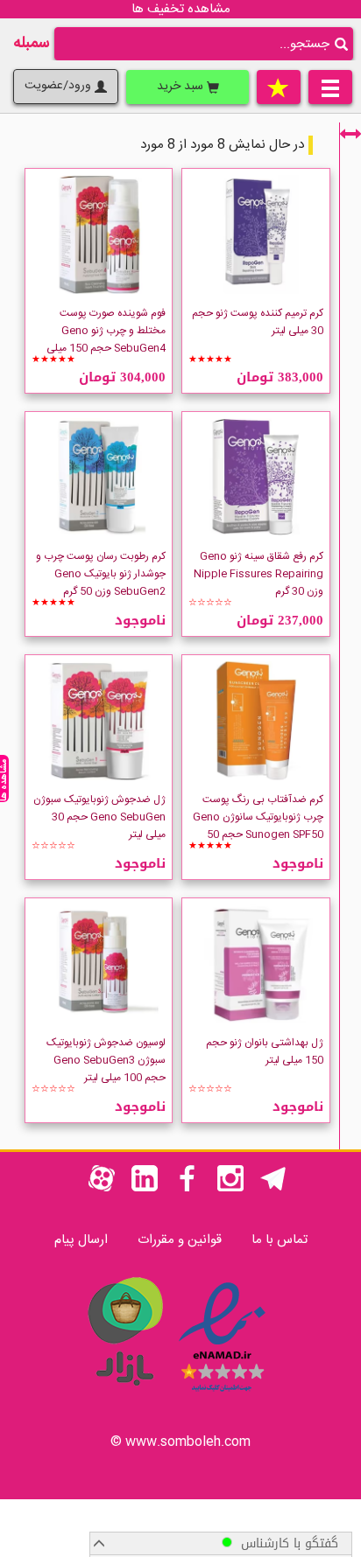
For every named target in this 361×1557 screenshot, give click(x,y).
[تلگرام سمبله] (273, 1188)
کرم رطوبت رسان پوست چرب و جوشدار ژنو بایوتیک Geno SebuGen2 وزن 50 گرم (101, 574)
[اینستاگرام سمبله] (230, 1188)
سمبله (31, 44)
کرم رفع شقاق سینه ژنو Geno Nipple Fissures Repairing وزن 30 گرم (258, 574)
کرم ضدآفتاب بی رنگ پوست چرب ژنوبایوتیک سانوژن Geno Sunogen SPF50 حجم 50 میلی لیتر (258, 826)
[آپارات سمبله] (101, 1188)
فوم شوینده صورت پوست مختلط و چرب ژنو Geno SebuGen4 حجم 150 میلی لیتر (106, 339)
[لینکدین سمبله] (144, 1188)
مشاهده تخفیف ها (180, 9)
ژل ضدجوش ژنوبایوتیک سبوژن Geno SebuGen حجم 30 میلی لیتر (99, 817)
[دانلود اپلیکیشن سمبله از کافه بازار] (124, 1395)
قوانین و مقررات (180, 1240)
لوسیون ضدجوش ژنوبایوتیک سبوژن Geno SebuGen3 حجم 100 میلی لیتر (106, 1060)
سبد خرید (182, 86)
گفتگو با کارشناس (285, 1543)
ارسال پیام (81, 1240)
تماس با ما (279, 1240)
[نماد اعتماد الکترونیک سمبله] (222, 1395)
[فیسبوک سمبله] (187, 1188)
